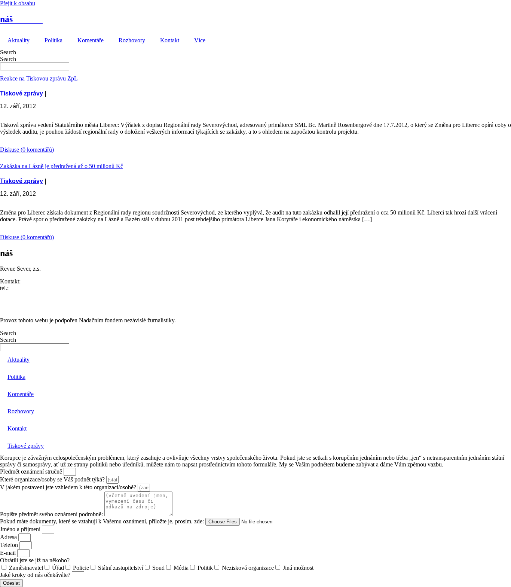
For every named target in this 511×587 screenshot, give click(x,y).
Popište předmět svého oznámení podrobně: (52, 514)
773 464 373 (25, 288)
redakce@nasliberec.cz (27, 295)
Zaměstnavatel (26, 568)
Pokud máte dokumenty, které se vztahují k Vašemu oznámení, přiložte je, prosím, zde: (102, 521)
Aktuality (18, 40)
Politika (53, 40)
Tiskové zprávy (21, 93)
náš (21, 19)
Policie (81, 568)
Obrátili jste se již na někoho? (35, 560)
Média (181, 568)
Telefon (9, 545)
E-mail (8, 553)
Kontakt (169, 40)
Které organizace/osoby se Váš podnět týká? (53, 479)
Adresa (9, 537)
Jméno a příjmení (21, 529)
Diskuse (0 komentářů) (27, 149)
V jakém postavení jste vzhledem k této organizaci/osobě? (69, 487)
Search (8, 52)
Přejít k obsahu (17, 3)
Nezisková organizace (248, 568)
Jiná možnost (298, 568)
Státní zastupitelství (120, 568)
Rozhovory (132, 40)
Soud (158, 568)
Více (199, 40)
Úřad (58, 568)
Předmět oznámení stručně (32, 471)
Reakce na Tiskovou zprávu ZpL (39, 78)
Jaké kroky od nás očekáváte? (36, 575)
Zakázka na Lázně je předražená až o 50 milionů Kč (61, 166)
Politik (205, 568)
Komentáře (90, 40)
